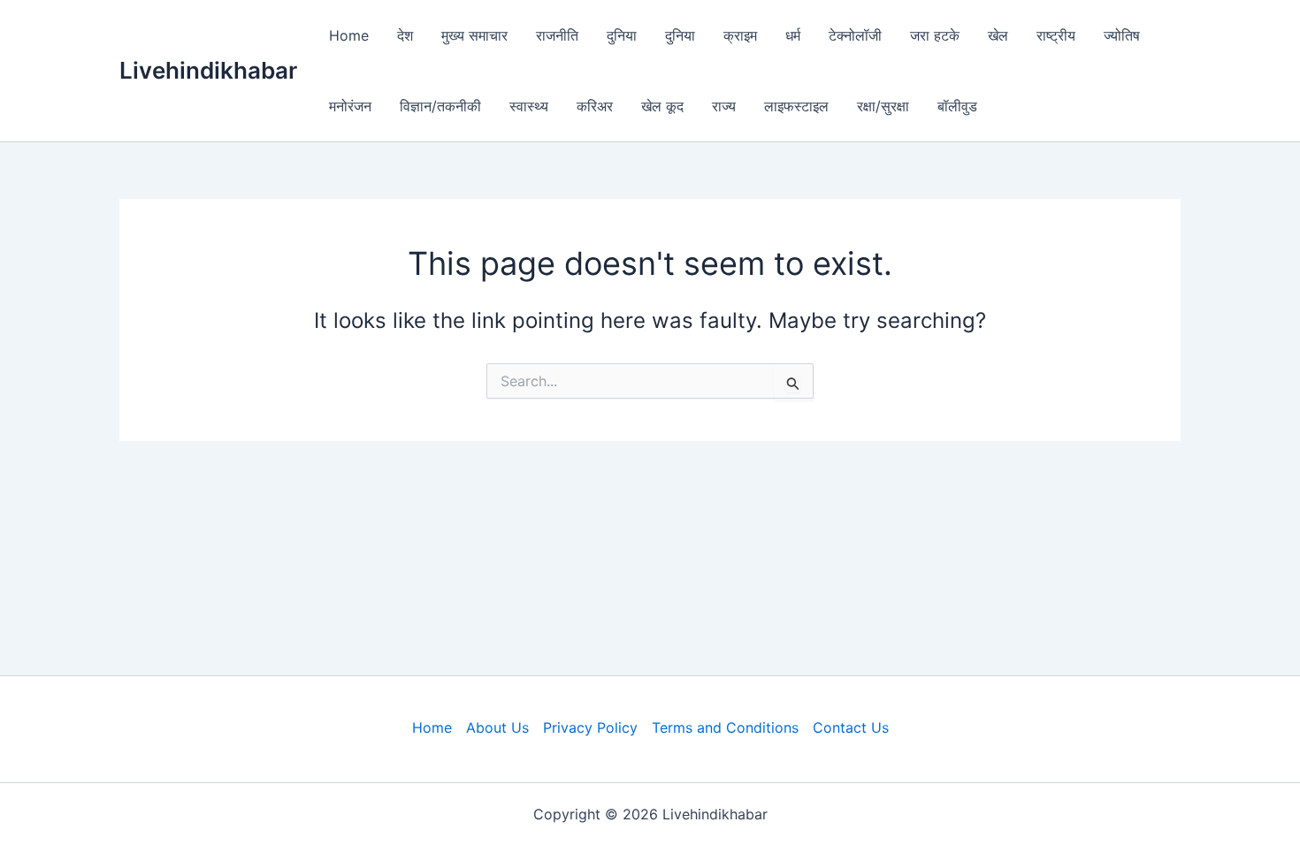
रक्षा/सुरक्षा (883, 106)
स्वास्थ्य (528, 106)
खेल (998, 35)
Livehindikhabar (208, 70)
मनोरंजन (350, 106)
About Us (497, 727)
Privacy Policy (590, 727)
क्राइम (740, 35)
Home (349, 35)
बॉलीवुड (957, 106)
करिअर (595, 106)
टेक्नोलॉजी (855, 35)
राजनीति (557, 35)
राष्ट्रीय (1055, 35)
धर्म (792, 35)
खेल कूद (662, 106)
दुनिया (622, 35)
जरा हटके (935, 35)
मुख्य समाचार (474, 35)
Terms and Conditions (725, 727)
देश (405, 35)
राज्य (724, 106)
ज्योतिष (1122, 35)
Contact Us (851, 727)
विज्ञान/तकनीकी (440, 106)
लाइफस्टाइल (796, 106)
